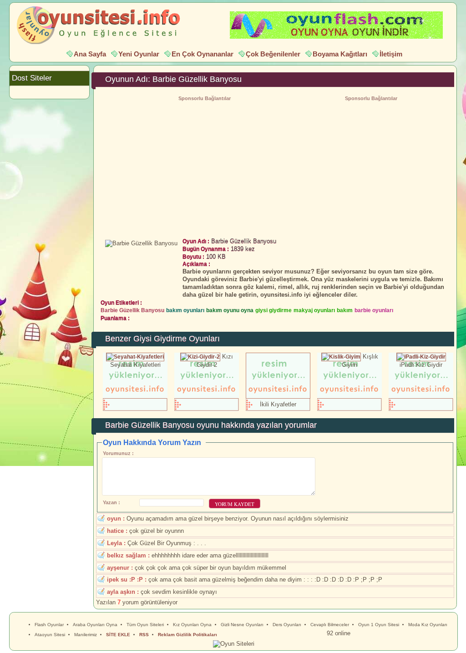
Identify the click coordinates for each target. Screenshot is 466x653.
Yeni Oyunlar (138, 54)
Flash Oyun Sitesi (103, 25)
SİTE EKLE (118, 634)
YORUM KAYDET (234, 504)
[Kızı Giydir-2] (200, 356)
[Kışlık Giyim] (341, 356)
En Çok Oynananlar (202, 54)
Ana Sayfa (90, 54)
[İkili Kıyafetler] (278, 397)
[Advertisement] (370, 167)
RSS (144, 634)
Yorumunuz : (118, 453)
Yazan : (111, 502)
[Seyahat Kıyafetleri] (135, 356)
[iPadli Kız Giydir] (421, 356)
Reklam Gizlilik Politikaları (187, 634)
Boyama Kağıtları (340, 54)
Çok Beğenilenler (273, 54)
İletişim (391, 54)
